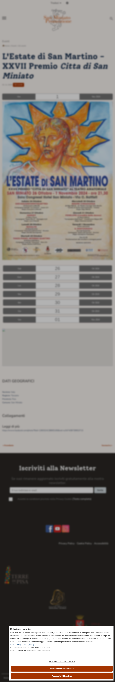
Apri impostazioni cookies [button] (62, 662)
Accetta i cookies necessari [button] (62, 669)
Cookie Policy (15, 645)
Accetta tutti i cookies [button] (62, 676)
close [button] (111, 628)
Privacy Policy (28, 645)
